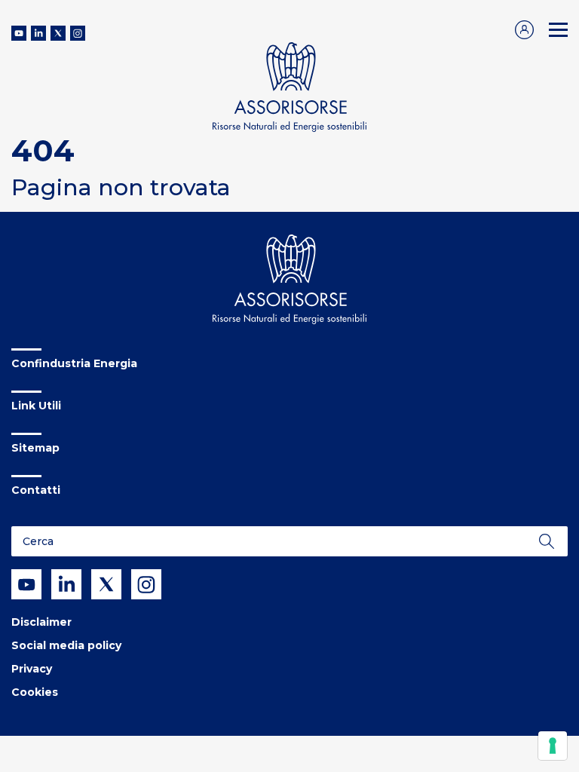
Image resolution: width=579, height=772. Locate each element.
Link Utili (36, 405)
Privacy (31, 669)
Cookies (34, 692)
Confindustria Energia (74, 363)
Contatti (35, 490)
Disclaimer (41, 622)
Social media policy (66, 645)
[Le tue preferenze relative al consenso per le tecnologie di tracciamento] (552, 745)
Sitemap (35, 448)
